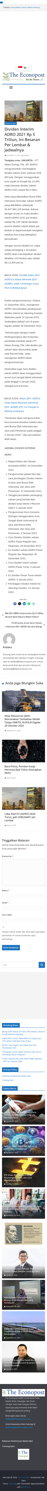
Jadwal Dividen (11, 123)
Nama (5, 890)
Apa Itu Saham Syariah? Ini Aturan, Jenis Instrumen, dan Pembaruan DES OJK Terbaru (23, 1209)
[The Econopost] (5, 87)
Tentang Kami (7, 1080)
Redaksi (26, 155)
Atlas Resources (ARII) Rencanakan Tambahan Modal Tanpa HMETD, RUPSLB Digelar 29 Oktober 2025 (23, 720)
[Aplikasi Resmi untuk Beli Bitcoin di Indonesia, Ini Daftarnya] (23, 1141)
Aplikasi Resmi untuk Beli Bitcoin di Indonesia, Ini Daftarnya (20, 1147)
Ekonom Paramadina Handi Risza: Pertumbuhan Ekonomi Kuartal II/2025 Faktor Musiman (22, 1363)
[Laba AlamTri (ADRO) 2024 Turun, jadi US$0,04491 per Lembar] (23, 789)
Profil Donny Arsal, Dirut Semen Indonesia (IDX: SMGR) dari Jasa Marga (24, 625)
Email (5, 902)
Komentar (7, 856)
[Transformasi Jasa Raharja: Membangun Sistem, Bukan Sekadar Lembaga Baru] (23, 1263)
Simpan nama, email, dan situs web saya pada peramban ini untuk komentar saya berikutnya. (23, 935)
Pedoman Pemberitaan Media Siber (16, 1076)
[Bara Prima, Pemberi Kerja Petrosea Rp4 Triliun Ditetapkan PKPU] (23, 741)
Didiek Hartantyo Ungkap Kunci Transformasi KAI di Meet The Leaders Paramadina (22, 1331)
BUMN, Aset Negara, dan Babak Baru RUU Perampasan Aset (26, 7)
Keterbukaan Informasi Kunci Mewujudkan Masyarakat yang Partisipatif (18, 1300)
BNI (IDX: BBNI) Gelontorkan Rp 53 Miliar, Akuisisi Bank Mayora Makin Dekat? (24, 615)
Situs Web (7, 914)
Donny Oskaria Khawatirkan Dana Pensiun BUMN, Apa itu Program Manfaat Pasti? (20, 1115)
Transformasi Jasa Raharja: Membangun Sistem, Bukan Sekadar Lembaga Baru (23, 1270)
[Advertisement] (23, 35)
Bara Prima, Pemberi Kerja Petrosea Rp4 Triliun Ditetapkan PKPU (23, 770)
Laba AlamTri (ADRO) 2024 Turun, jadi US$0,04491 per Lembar (20, 817)
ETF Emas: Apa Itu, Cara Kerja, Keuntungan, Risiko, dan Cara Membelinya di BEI (18, 1178)
